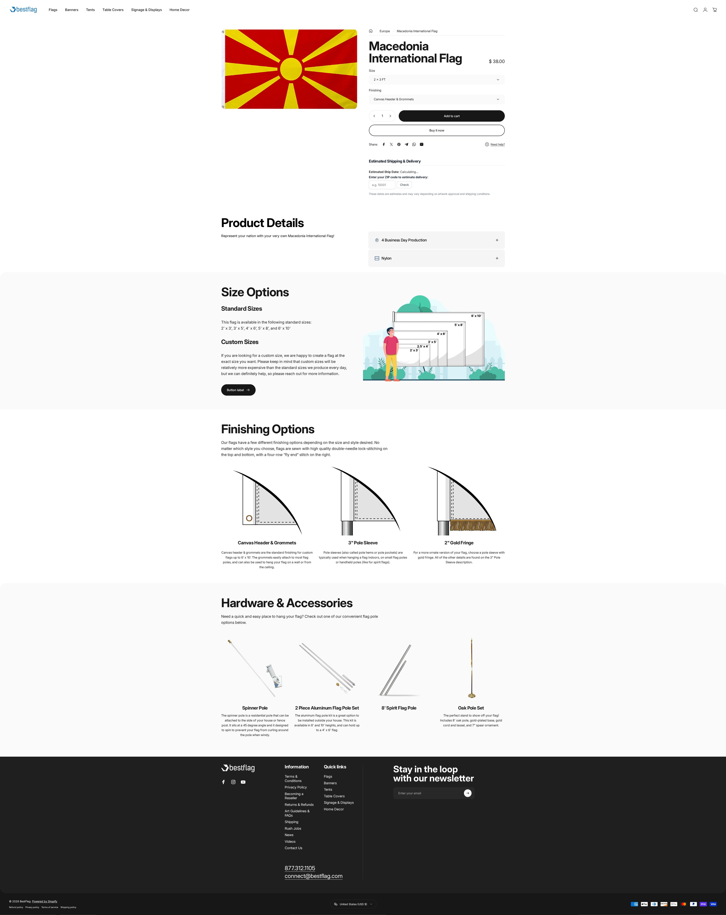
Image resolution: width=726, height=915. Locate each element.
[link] (238, 390)
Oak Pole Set (471, 708)
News (289, 835)
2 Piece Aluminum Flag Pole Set (327, 708)
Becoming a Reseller (294, 796)
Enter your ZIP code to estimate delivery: (398, 177)
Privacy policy (32, 907)
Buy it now (436, 130)
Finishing (375, 90)
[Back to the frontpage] (371, 31)
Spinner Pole (255, 708)
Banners (330, 783)
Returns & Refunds (299, 805)
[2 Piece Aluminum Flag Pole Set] (327, 668)
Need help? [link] (498, 144)
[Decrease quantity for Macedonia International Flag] (373, 115)
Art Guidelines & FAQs (297, 813)
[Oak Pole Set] (471, 668)
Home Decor (334, 809)
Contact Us (293, 848)
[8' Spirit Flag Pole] (399, 668)
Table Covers (334, 796)
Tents (328, 789)
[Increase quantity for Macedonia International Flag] (391, 115)
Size (372, 70)
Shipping (291, 822)
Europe (385, 31)
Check (404, 185)
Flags (328, 776)
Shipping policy (68, 907)
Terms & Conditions (293, 778)
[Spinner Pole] (255, 668)
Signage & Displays (339, 803)
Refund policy (16, 907)
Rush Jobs (293, 828)
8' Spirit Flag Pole (399, 708)
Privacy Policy (296, 787)
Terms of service (49, 907)
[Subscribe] (468, 793)
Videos (290, 841)
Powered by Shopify (44, 901)
